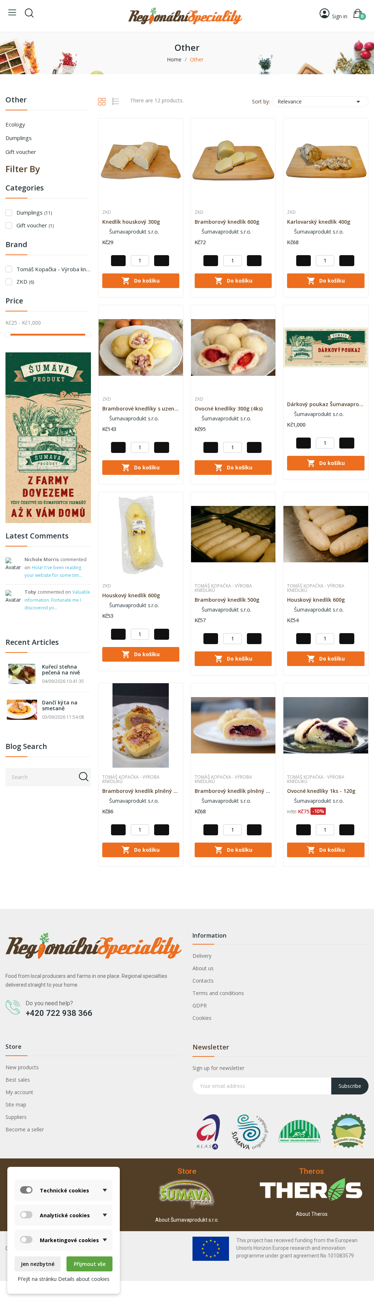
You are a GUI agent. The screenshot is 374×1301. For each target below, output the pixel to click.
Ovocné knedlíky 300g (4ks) (229, 408)
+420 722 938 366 (59, 1013)
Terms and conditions (218, 993)
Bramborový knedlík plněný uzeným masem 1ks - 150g (140, 790)
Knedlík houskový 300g (131, 221)
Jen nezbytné (37, 1263)
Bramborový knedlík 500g (227, 599)
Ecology (15, 124)
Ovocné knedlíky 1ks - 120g (321, 790)
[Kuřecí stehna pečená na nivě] (21, 674)
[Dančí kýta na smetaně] (21, 710)
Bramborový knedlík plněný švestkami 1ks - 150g (233, 790)
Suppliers (16, 1116)
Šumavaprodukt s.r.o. (133, 231)
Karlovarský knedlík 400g (318, 221)
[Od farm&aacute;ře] (48, 437)
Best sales (17, 1079)
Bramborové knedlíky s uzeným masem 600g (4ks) (140, 408)
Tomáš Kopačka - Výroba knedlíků (53, 269)
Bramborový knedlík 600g (227, 221)
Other (16, 100)
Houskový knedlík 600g (131, 595)
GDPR (199, 1005)
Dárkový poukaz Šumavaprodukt (325, 404)
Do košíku (141, 280)
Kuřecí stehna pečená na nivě (61, 670)
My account (19, 1092)
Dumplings (18, 137)
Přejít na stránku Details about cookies (64, 1278)
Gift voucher (20, 151)
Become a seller (24, 1129)
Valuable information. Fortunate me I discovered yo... (57, 600)
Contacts (203, 980)
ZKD (25, 281)
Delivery (201, 955)
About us (203, 968)
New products (22, 1067)
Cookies (201, 1017)
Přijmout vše (90, 1263)
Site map (15, 1104)
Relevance (320, 101)
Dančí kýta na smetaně (59, 706)
